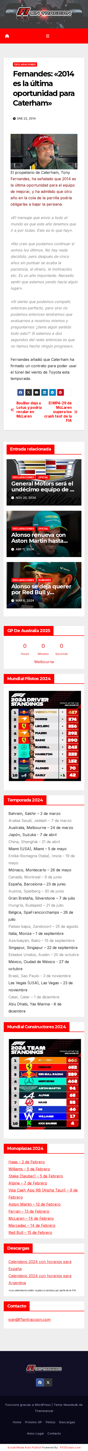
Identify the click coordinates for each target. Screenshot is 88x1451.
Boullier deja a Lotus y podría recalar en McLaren (29, 409)
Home (17, 1422)
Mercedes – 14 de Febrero (31, 1225)
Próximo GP (33, 1422)
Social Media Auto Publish (25, 1447)
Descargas (67, 1422)
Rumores (44, 580)
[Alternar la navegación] (47, 36)
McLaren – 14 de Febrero (31, 1218)
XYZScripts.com (70, 1447)
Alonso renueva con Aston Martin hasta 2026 (38, 540)
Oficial (43, 477)
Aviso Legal (35, 1433)
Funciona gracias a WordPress (28, 1405)
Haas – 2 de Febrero (26, 1162)
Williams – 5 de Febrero (29, 1169)
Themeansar (44, 1411)
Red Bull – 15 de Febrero (30, 1232)
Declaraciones (25, 64)
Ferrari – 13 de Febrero (28, 1211)
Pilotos (50, 1422)
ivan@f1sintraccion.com (29, 1319)
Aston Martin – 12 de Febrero (34, 1204)
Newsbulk (71, 1405)
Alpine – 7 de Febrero (27, 1183)
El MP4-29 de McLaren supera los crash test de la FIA (58, 412)
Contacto (54, 1433)
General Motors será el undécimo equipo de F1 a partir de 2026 (43, 489)
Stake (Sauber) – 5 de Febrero (35, 1176)
